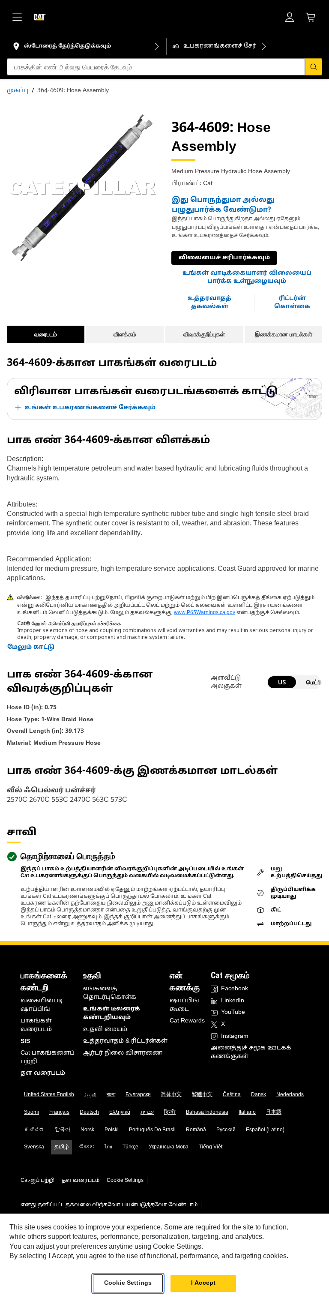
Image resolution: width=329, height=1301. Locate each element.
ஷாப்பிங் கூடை (184, 1005)
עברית (147, 1112)
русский (226, 1130)
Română (196, 1130)
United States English (49, 1095)
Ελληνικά (119, 1112)
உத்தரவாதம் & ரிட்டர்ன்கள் (125, 1041)
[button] (246, 277)
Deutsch (89, 1112)
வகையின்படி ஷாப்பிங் (42, 1005)
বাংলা (111, 1095)
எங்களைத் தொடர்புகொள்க (109, 993)
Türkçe (130, 1147)
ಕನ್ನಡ (34, 1130)
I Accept (203, 1283)
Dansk (258, 1095)
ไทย (108, 1147)
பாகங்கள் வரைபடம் (36, 1025)
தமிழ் (61, 1147)
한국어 (62, 1130)
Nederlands (290, 1095)
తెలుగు (86, 1147)
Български (138, 1095)
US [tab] (282, 682)
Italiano (247, 1112)
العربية (90, 1095)
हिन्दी (170, 1112)
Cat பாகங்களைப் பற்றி (48, 1057)
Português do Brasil (152, 1130)
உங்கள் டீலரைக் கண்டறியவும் (111, 1013)
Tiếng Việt (210, 1147)
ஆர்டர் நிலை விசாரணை (122, 1053)
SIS (25, 1041)
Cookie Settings (125, 1181)
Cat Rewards (187, 1021)
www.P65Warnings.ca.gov (204, 613)
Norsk (87, 1130)
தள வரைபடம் (43, 1073)
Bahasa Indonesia (207, 1112)
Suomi (31, 1112)
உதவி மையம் (105, 1029)
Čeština (232, 1095)
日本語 (273, 1112)
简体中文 (171, 1095)
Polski (112, 1130)
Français (59, 1112)
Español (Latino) (265, 1130)
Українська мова (168, 1147)
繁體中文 (202, 1095)
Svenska (34, 1147)
